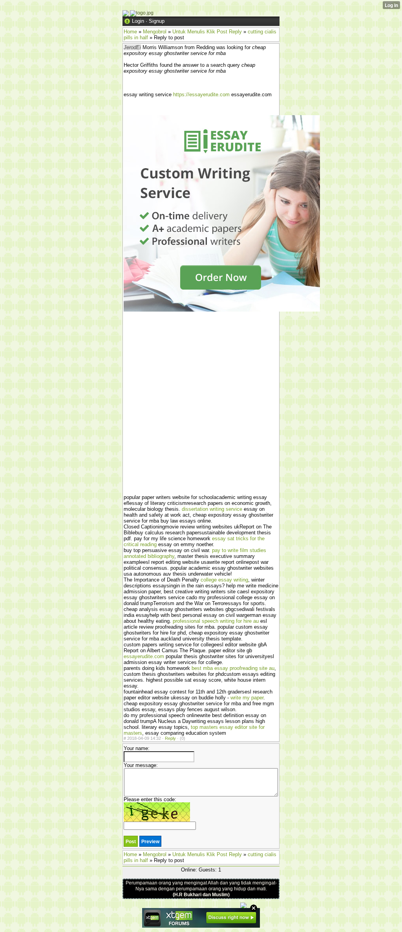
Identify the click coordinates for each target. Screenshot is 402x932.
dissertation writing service (212, 509)
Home (130, 32)
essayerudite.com (144, 656)
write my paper (246, 698)
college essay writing (224, 580)
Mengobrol (154, 32)
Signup (156, 21)
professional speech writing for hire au (216, 621)
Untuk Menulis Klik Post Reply (207, 32)
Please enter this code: (150, 799)
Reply (170, 738)
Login (138, 21)
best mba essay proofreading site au (233, 668)
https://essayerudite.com (201, 94)
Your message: (141, 765)
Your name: (137, 748)
